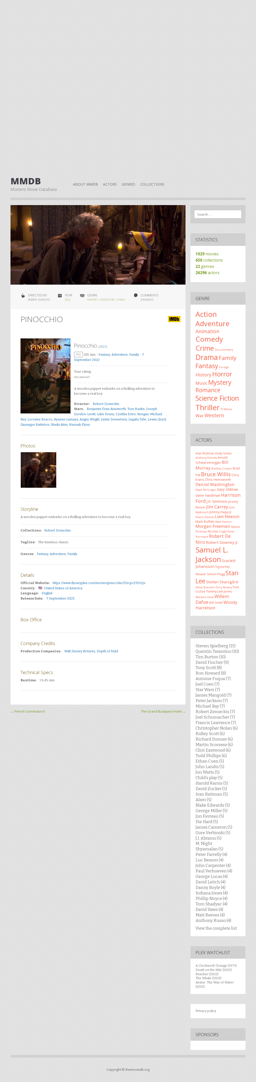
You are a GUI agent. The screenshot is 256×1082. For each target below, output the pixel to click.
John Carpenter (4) (213, 865)
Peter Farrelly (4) (211, 854)
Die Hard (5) (207, 821)
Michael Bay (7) (210, 706)
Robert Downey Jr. (222, 542)
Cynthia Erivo (126, 414)
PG (78, 354)
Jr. (231, 512)
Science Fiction (217, 398)
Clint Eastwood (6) (213, 750)
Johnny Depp (219, 512)
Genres (128, 184)
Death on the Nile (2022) (214, 970)
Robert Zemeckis (106, 404)
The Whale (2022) (209, 978)
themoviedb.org (138, 1069)
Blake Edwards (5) (213, 805)
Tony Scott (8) (209, 667)
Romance (208, 390)
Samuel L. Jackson (212, 554)
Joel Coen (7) (208, 684)
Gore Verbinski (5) (213, 832)
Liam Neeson (227, 516)
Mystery (220, 382)
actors (208, 272)
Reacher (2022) (207, 974)
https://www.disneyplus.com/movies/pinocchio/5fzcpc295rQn (99, 583)
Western (214, 415)
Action (206, 314)
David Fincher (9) (212, 662)
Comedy (209, 339)
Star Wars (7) (208, 689)
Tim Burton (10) (211, 656)
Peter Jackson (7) (212, 700)
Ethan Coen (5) (210, 761)
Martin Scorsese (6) (214, 744)
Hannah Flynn (79, 424)
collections (209, 260)
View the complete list (216, 928)
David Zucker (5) (211, 788)
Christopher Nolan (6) (217, 728)
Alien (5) (204, 799)
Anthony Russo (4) (213, 920)
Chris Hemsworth (218, 479)
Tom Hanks (136, 409)
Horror (222, 373)
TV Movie (226, 409)
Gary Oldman (227, 489)
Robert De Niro (213, 539)
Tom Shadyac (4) (212, 903)
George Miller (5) (212, 810)
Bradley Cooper (221, 468)
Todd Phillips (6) (211, 755)
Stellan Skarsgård (222, 581)
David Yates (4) (209, 909)
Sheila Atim (59, 424)
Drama (207, 357)
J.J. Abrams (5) (209, 838)
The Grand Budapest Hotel (163, 711)
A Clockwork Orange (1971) (216, 965)
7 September (56, 598)
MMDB (25, 181)
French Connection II (27, 711)
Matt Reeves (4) (210, 914)
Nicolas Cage (217, 531)
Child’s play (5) (209, 777)
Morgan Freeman (213, 526)
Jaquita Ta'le (137, 419)
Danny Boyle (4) (211, 887)
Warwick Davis (205, 597)
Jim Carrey (217, 507)
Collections (152, 184)
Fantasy (92, 299)
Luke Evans (105, 414)
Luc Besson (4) (210, 859)
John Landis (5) (210, 766)
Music (202, 383)
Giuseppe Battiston (34, 424)
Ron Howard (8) (211, 673)
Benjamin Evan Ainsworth (106, 409)
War (200, 415)
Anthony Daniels (206, 457)
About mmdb (85, 184)
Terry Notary (224, 587)
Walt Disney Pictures (79, 651)
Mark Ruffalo (205, 521)
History (203, 375)
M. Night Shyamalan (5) (209, 846)
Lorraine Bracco (40, 419)
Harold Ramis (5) (212, 783)
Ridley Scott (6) (210, 733)
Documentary (224, 349)
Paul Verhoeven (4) (214, 870)
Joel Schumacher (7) (215, 717)
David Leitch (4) (211, 881)
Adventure (107, 299)
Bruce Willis (216, 474)
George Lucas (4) (212, 876)
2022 (68, 299)
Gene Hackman (208, 495)
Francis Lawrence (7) (216, 722)
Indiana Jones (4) (212, 892)
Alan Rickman (205, 453)
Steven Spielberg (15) (216, 645)
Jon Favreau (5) (210, 816)
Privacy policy (206, 1011)
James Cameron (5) (214, 827)
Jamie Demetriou (114, 419)
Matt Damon (223, 521)
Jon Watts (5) (208, 772)
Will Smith (216, 603)
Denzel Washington (215, 484)
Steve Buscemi (205, 587)
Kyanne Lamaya (66, 419)
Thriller (208, 407)
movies (207, 254)
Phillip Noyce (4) (212, 898)
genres (205, 266)
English (47, 593)
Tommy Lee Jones (219, 591)
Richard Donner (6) (214, 739)
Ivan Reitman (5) (212, 794)
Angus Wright (90, 419)
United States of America (63, 588)
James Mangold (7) (214, 695)
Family (121, 299)
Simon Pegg (216, 574)
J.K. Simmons (217, 501)
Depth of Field (107, 651)
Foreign (224, 367)
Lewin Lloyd (157, 419)
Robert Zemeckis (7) (215, 711)
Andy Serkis (223, 453)
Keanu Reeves (205, 517)
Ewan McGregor (206, 489)
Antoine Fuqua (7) (213, 678)
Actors (110, 184)
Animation (207, 331)
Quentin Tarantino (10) (217, 651)
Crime (205, 348)
